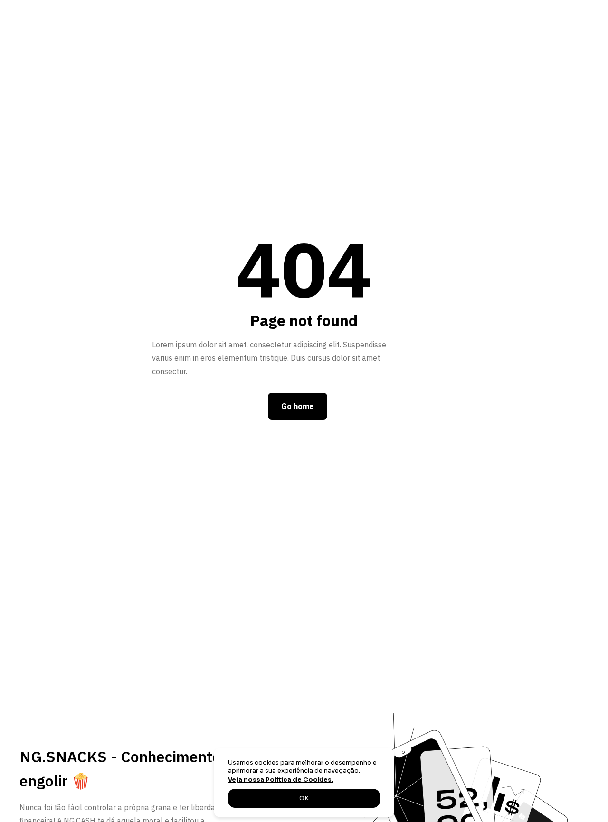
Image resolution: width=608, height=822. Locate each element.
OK (304, 798)
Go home (297, 406)
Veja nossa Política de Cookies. (280, 780)
